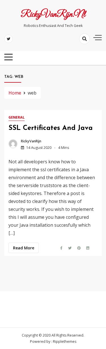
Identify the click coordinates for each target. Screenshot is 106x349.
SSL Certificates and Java (50, 128)
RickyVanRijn (31, 141)
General (16, 117)
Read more (23, 247)
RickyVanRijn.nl (53, 14)
